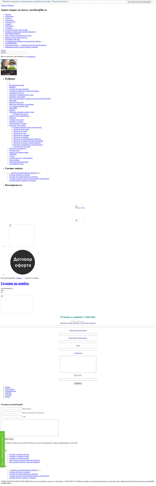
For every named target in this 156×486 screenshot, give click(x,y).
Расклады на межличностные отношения (28, 141)
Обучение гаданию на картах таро (21, 112)
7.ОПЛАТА (9, 26)
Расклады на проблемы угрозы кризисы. (28, 145)
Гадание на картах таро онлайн (16, 30)
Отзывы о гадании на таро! (19, 454)
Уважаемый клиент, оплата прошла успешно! (21, 47)
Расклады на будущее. (21, 129)
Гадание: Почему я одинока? (19, 175)
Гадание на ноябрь (15, 283)
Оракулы (12, 118)
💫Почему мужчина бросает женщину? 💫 (25, 173)
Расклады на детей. (20, 131)
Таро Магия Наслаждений (18, 162)
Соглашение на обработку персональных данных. (23, 41)
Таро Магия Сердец (16, 164)
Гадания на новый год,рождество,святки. (24, 91)
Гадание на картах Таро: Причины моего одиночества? (29, 179)
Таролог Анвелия (7, 5)
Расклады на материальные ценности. (27, 139)
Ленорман (13, 100)
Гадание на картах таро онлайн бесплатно (20, 32)
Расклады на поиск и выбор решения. (27, 143)
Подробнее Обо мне (12, 39)
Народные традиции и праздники (21, 104)
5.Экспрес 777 (10, 22)
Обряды (12, 110)
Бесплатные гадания (16, 85)
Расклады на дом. (20, 133)
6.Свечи (8, 24)
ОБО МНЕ (13, 108)
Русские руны (14, 150)
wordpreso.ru (30, 56)
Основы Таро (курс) (21, 114)
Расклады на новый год (17, 148)
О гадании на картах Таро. (19, 106)
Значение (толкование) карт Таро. (21, 95)
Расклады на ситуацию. (22, 146)
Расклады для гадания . (17, 125)
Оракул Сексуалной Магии (19, 116)
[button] (2, 449)
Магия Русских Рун (16, 102)
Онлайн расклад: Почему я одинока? (22, 180)
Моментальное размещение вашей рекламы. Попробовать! (35, 1)
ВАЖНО (12, 87)
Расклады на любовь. (21, 137)
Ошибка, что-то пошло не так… (16, 37)
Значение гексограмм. (17, 97)
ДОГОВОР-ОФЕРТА (13, 34)
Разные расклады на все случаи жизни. (28, 127)
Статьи (11, 156)
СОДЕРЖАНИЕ (11, 43)
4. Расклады (9, 20)
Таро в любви (14, 160)
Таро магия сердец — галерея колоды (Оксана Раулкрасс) (26, 45)
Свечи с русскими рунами (18, 152)
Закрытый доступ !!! (16, 93)
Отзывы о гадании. (16, 122)
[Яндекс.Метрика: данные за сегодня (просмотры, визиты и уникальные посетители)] (80, 206)
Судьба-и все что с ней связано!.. (21, 158)
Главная (8, 14)
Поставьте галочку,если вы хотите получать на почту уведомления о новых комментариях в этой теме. (40, 443)
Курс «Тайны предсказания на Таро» (18, 35)
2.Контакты (9, 16)
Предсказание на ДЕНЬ (17, 123)
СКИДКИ (13, 154)
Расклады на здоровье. (22, 135)
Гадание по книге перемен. (19, 89)
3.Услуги (8, 18)
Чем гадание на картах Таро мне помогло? (24, 460)
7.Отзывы (8, 28)
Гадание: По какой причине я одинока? (23, 177)
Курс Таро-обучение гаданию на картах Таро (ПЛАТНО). (30, 99)
